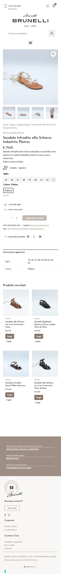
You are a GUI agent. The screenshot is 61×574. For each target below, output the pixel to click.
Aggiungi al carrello (35, 218)
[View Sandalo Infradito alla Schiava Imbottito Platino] (9, 113)
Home (5, 125)
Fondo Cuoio (23, 229)
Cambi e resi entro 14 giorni (15, 455)
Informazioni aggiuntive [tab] (14, 252)
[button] (30, 42)
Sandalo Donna (23, 125)
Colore (6, 184)
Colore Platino (11, 229)
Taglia (5, 173)
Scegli (9, 336)
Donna (12, 125)
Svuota (6, 195)
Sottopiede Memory (36, 229)
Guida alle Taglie (15, 204)
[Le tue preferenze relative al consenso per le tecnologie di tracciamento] (5, 571)
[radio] (6, 179)
